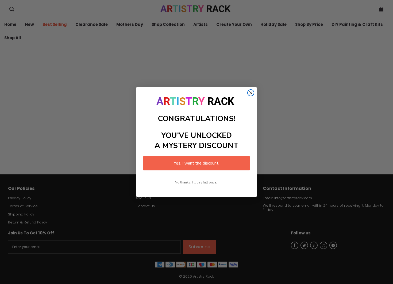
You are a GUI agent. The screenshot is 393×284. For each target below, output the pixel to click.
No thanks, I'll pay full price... (196, 182)
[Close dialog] (251, 93)
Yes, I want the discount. (196, 163)
